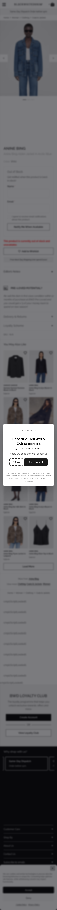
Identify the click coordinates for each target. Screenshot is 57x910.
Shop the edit (35, 462)
